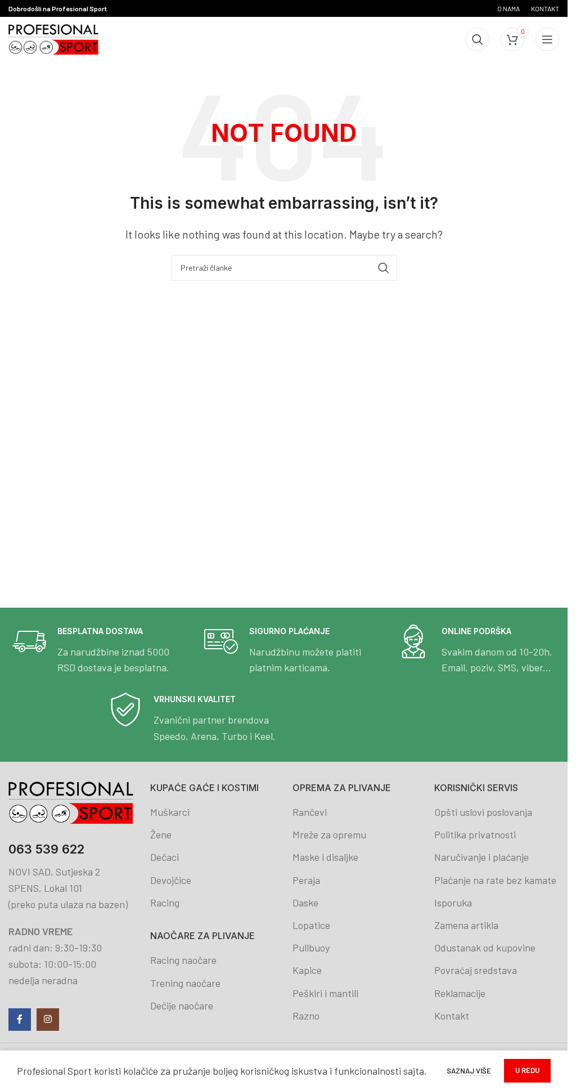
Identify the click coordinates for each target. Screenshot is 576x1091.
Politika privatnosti (475, 834)
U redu (527, 1070)
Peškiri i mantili (325, 993)
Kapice (307, 970)
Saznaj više (470, 1070)
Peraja (306, 880)
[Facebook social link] (19, 1019)
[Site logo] (53, 38)
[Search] (477, 39)
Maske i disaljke (325, 857)
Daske (305, 902)
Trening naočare (185, 983)
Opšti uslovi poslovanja (483, 812)
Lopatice (311, 925)
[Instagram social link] (48, 1019)
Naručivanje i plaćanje (481, 857)
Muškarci (170, 812)
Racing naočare (183, 960)
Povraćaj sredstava (475, 970)
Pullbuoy (311, 947)
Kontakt (451, 1015)
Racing (164, 902)
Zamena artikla (466, 925)
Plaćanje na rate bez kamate (495, 880)
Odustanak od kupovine (485, 947)
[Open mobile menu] (547, 39)
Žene (161, 834)
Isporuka (453, 902)
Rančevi (309, 812)
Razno (306, 1015)
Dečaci (164, 857)
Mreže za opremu (329, 834)
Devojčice (170, 880)
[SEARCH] (384, 268)
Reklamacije (459, 993)
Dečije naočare (181, 1005)
